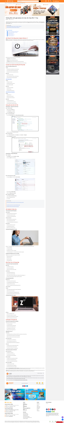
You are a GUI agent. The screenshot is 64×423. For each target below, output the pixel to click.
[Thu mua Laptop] (15, 394)
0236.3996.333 (11, 407)
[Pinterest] (24, 386)
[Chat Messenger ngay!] (62, 417)
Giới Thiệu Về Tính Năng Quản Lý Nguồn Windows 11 (13, 31)
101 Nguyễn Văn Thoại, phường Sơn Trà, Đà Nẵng (13, 414)
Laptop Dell (38, 404)
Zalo (62, 419)
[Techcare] (10, 1)
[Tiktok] (53, 409)
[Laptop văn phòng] (52, 25)
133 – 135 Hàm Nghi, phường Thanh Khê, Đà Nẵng (13, 405)
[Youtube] (49, 409)
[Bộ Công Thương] (48, 411)
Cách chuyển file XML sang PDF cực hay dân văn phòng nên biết (15, 202)
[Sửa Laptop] (18, 10)
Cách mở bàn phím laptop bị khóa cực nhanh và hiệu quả (14, 26)
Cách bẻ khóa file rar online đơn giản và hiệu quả (13, 27)
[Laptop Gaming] (52, 45)
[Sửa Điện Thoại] (45, 10)
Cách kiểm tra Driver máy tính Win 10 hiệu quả (13, 206)
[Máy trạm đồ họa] (52, 64)
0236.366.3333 (56, 1)
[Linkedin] (51, 409)
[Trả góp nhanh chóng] (35, 394)
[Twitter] (26, 386)
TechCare (7, 19)
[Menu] (5, 1)
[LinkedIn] (27, 386)
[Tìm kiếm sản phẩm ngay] (40, 1)
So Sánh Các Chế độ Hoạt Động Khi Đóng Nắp (12, 32)
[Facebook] (43, 373)
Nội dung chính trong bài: (9, 30)
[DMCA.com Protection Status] (53, 411)
